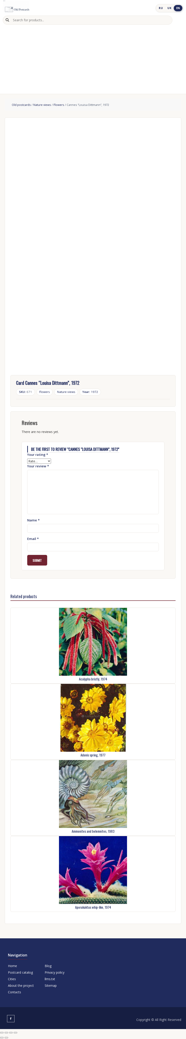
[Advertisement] (93, 58)
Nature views (42, 105)
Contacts (14, 992)
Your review (38, 466)
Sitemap (51, 985)
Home (12, 966)
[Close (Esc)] (15, 1032)
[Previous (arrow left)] (2, 1037)
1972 (90, 392)
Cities (12, 979)
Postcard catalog (20, 972)
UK (169, 8)
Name (33, 520)
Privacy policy (54, 972)
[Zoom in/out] (2, 1032)
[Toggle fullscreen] (6, 1032)
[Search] (7, 20)
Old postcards (21, 105)
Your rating (37, 454)
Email (33, 539)
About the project (21, 985)
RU (161, 8)
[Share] (11, 1032)
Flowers (59, 105)
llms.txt (50, 979)
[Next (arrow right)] (6, 1037)
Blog (48, 966)
